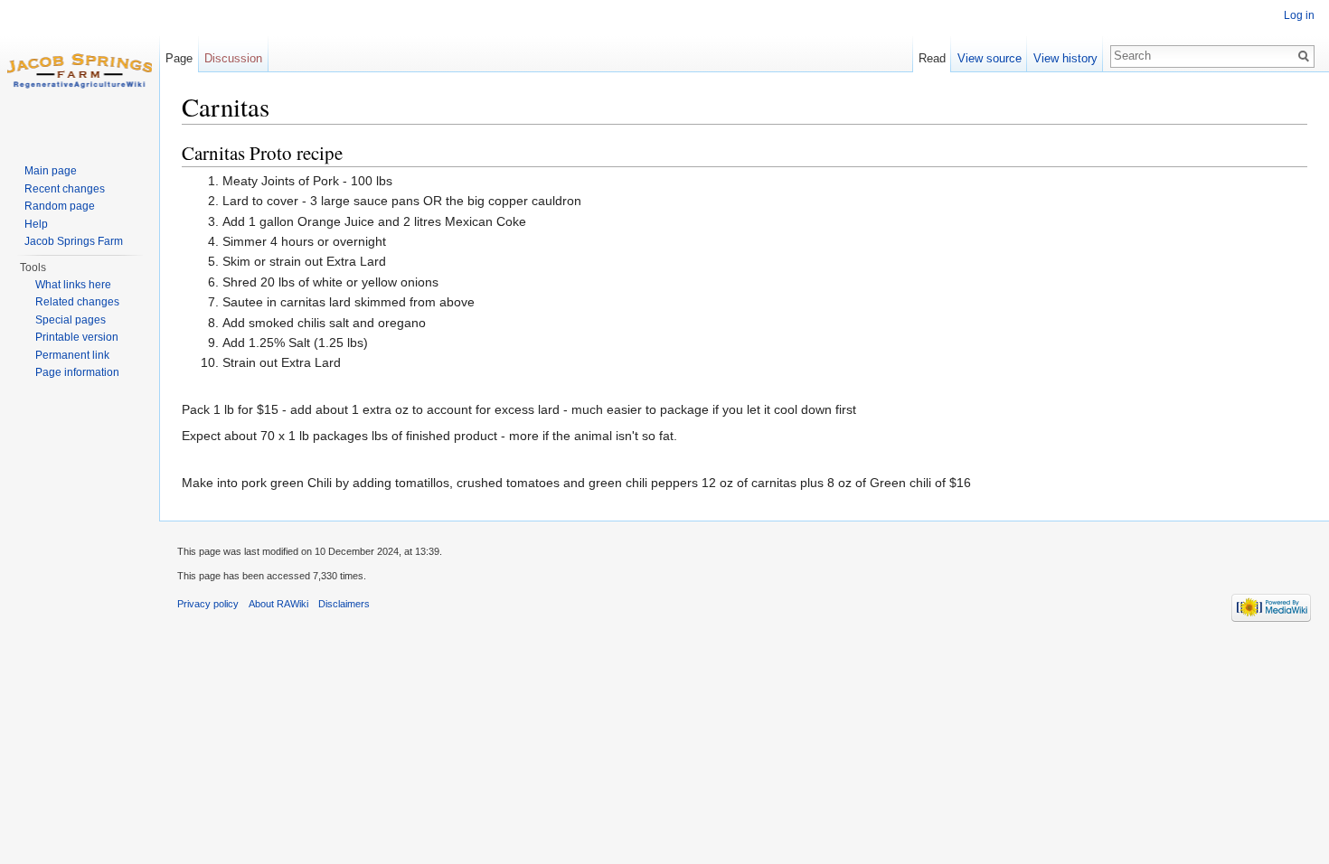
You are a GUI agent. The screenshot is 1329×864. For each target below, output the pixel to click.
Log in (1299, 15)
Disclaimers (344, 603)
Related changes (77, 302)
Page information (77, 372)
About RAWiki (278, 603)
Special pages (70, 320)
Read (932, 58)
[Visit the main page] (79, 72)
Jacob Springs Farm (73, 241)
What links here (73, 284)
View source (989, 58)
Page (179, 58)
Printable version (76, 337)
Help (36, 224)
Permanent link (72, 355)
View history (1065, 58)
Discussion (233, 58)
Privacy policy (208, 603)
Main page (50, 170)
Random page (59, 206)
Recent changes (64, 189)
